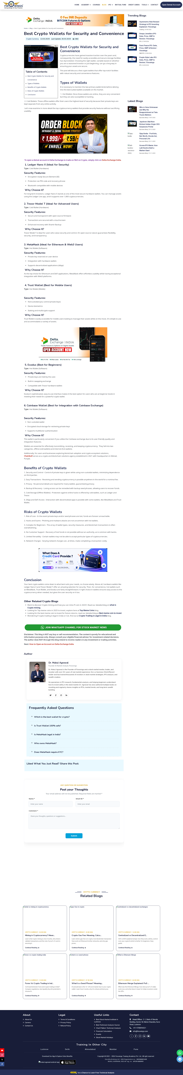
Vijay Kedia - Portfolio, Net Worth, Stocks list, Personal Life (148, 136)
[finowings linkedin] (144, 1036)
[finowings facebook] (136, 1036)
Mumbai (113, 1049)
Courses (96, 5)
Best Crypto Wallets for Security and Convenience (89, 49)
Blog (104, 5)
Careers (28, 1022)
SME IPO (141, 53)
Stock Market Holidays (104, 1037)
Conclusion (32, 94)
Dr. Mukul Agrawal (59, 662)
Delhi (67, 1049)
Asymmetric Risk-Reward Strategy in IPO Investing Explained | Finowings (149, 24)
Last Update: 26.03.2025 (61, 39)
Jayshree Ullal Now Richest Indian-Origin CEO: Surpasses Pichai (149, 124)
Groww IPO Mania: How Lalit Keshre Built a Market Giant (148, 148)
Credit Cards (133, 5)
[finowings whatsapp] (180, 1053)
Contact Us (29, 1026)
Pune (136, 1049)
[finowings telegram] (180, 1059)
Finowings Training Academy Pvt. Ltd (128, 1056)
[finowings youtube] (148, 1036)
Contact (154, 5)
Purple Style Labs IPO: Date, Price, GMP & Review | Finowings (148, 60)
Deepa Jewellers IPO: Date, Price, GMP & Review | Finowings (147, 36)
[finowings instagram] (140, 1036)
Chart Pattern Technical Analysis (108, 1028)
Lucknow (44, 1049)
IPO (140, 41)
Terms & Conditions (67, 1019)
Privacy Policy (65, 1022)
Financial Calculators (104, 1031)
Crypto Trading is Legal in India (93, 616)
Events (98, 1034)
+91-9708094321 (139, 1028)
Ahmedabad (90, 1049)
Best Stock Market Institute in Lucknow (106, 1020)
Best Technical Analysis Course (108, 1025)
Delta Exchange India (111, 160)
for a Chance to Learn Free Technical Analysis (95, 1073)
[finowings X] (2, 1059)
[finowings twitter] (131, 1036)
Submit (74, 836)
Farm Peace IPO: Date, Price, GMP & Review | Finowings (148, 48)
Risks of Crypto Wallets (36, 91)
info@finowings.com (140, 1031)
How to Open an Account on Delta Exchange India (51, 644)
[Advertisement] (74, 865)
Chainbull (28, 456)
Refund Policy (65, 1026)
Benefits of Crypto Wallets (37, 87)
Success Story (143, 118)
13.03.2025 (45, 39)
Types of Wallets (33, 83)
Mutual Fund (120, 5)
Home (77, 5)
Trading (141, 30)
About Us (28, 1019)
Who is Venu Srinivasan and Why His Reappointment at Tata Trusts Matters (148, 111)
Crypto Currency (32, 39)
